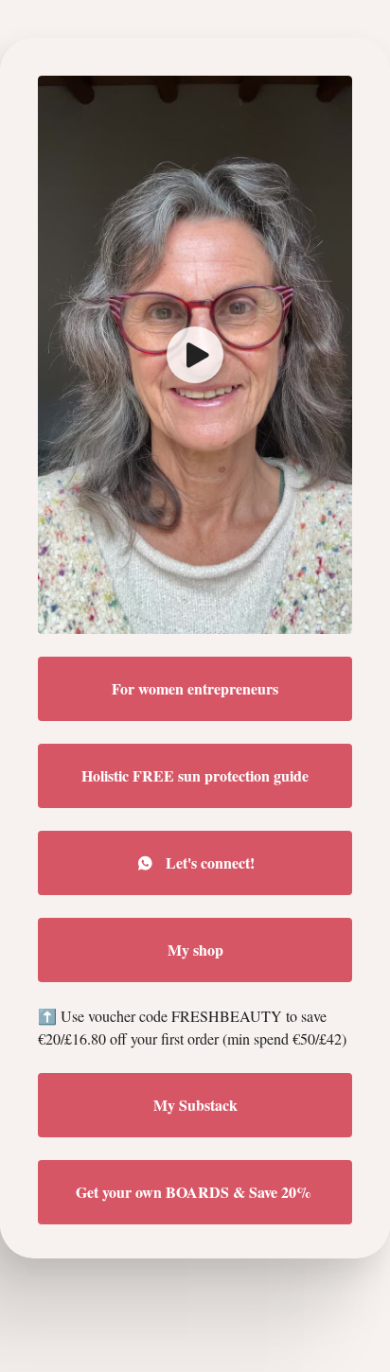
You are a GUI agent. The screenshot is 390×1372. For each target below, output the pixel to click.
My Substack (195, 1105)
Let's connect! (210, 862)
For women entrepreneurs (195, 688)
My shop (195, 949)
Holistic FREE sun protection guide (195, 775)
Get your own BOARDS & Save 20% (195, 1192)
